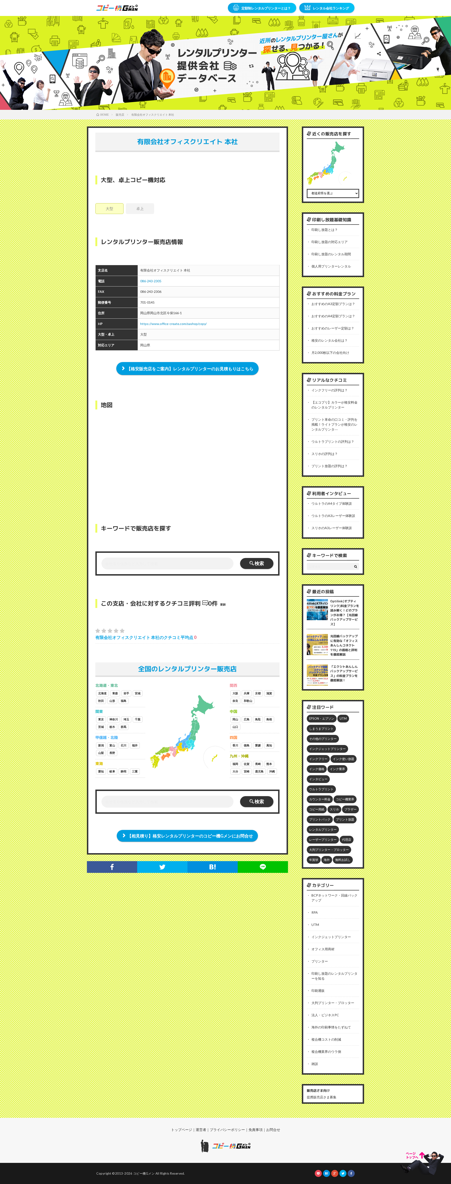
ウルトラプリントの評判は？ (332, 441)
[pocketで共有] (318, 1173)
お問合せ (273, 1129)
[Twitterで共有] (162, 867)
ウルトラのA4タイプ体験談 (331, 503)
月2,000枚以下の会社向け (330, 353)
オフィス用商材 (322, 949)
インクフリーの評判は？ (329, 390)
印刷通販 (318, 991)
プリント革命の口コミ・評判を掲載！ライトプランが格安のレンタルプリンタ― (334, 424)
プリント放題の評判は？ (329, 466)
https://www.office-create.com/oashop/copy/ (173, 324)
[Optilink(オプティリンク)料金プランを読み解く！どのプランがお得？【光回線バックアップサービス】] (317, 609)
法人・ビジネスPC (325, 1015)
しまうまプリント (321, 728)
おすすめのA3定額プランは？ (333, 304)
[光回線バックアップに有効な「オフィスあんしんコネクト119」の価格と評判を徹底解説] (317, 644)
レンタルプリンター (323, 829)
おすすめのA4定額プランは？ (333, 316)
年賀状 (313, 860)
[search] (355, 566)
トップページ (181, 1129)
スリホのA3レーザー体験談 (331, 528)
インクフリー (318, 759)
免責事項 (256, 1129)
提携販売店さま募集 (321, 1097)
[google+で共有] (334, 1173)
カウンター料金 (319, 799)
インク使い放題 (343, 759)
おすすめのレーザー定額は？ (332, 328)
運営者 (201, 1129)
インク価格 (316, 769)
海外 (327, 860)
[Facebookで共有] (112, 867)
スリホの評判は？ (324, 454)
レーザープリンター (323, 839)
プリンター (319, 961)
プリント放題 (345, 819)
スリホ (334, 809)
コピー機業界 (345, 799)
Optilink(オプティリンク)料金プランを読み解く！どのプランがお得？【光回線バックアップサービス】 (344, 612)
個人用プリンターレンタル (331, 266)
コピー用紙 (316, 809)
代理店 (346, 839)
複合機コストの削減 (326, 1039)
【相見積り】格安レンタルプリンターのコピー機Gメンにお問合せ (190, 835)
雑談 (314, 1064)
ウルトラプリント (321, 789)
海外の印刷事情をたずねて (331, 1027)
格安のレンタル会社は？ (329, 340)
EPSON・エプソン (321, 718)
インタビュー (318, 779)
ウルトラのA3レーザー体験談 (333, 516)
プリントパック (319, 819)
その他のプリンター (323, 739)
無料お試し (342, 860)
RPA (314, 912)
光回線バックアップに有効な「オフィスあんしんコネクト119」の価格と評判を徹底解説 (344, 645)
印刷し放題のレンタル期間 (331, 254)
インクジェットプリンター (327, 749)
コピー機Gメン (144, 1173)
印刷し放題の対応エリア (329, 242)
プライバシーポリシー (227, 1129)
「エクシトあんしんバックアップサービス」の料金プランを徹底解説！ (344, 674)
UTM (343, 718)
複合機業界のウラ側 (326, 1052)
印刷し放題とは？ (324, 230)
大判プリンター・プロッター (329, 850)
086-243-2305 (150, 281)
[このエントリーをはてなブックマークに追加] (212, 867)
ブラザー (350, 809)
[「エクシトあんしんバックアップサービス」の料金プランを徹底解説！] (317, 675)
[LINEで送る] (263, 867)
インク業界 (337, 769)
